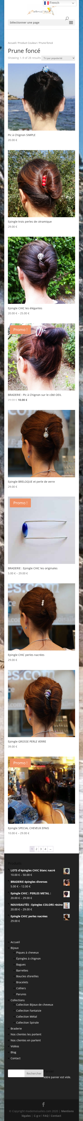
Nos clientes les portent (26, 1034)
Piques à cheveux (27, 952)
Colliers (21, 988)
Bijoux (15, 948)
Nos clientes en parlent (26, 1040)
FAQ (45, 1116)
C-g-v (37, 1116)
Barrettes (22, 970)
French (54, 2)
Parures (21, 994)
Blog (13, 1052)
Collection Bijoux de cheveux (34, 1004)
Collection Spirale (27, 1022)
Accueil (12, 43)
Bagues (21, 964)
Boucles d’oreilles (27, 976)
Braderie (16, 1028)
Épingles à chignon (28, 958)
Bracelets (22, 982)
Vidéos (15, 1046)
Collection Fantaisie (28, 1010)
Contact (15, 1058)
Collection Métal (26, 1016)
